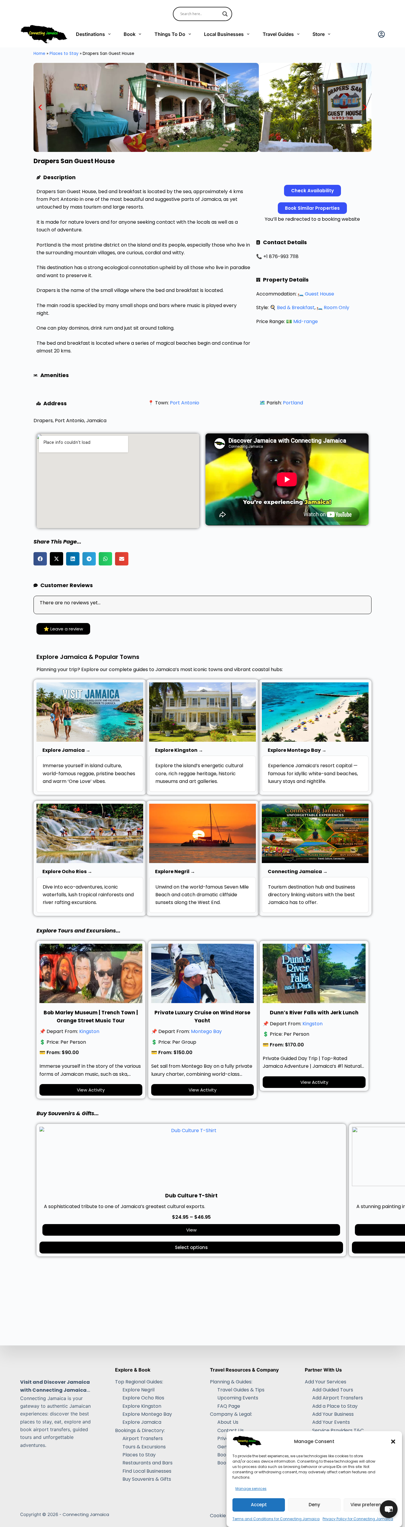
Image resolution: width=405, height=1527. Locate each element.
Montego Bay (206, 1031)
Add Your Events (331, 1422)
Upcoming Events (237, 1397)
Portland (293, 402)
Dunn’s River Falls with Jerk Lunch (314, 1012)
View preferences (369, 1505)
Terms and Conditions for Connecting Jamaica (276, 1518)
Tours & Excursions (144, 1446)
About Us (227, 1422)
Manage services (251, 1488)
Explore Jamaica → (66, 750)
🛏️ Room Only (333, 307)
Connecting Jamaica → (298, 871)
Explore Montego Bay (147, 1414)
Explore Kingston (141, 1406)
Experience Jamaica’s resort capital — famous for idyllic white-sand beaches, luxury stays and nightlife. (313, 773)
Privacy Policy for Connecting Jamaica (358, 1518)
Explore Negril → (175, 871)
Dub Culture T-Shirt (191, 1195)
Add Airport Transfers (337, 1397)
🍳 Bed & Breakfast (292, 307)
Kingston (89, 1031)
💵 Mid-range (302, 321)
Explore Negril (138, 1389)
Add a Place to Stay (335, 1406)
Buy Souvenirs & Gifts (146, 1479)
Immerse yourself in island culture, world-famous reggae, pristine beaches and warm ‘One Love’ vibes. (89, 773)
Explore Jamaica (141, 1422)
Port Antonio (184, 402)
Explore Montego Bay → (297, 750)
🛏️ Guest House (316, 293)
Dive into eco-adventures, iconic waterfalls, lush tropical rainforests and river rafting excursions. (88, 895)
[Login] (381, 34)
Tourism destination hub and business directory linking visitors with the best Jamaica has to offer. (311, 895)
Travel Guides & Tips (240, 1389)
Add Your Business (333, 1414)
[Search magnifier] (225, 14)
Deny (314, 1505)
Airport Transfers (142, 1438)
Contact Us (230, 1430)
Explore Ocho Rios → (67, 871)
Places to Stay (64, 53)
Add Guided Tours (332, 1389)
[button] (393, 1442)
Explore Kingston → (179, 750)
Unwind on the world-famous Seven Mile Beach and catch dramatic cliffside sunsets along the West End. (202, 895)
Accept (259, 1505)
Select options (191, 1247)
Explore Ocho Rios (143, 1397)
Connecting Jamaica (86, 1514)
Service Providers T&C (338, 1430)
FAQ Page (228, 1406)
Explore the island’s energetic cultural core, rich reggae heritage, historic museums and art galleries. (199, 773)
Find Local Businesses (146, 1471)
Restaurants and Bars (147, 1462)
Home (39, 53)
